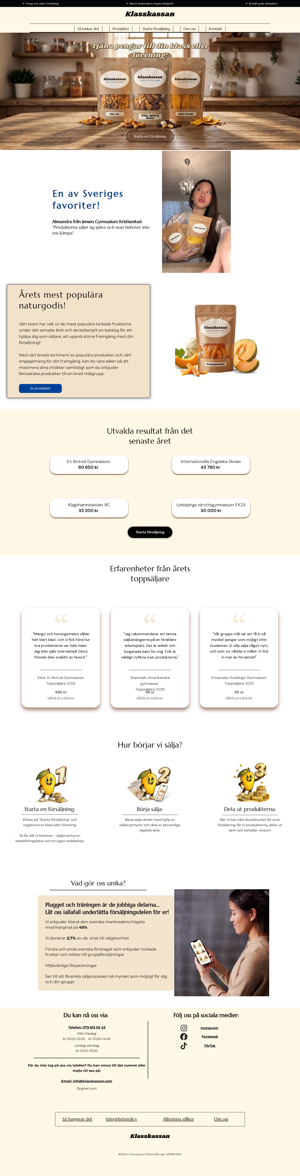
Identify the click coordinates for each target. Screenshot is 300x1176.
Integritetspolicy (121, 1119)
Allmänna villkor (178, 1119)
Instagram (209, 1028)
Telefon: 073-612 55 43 (86, 1027)
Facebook (210, 1037)
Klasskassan (150, 14)
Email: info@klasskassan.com (86, 1081)
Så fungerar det (77, 1119)
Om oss (221, 1119)
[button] (224, 267)
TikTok (210, 1046)
